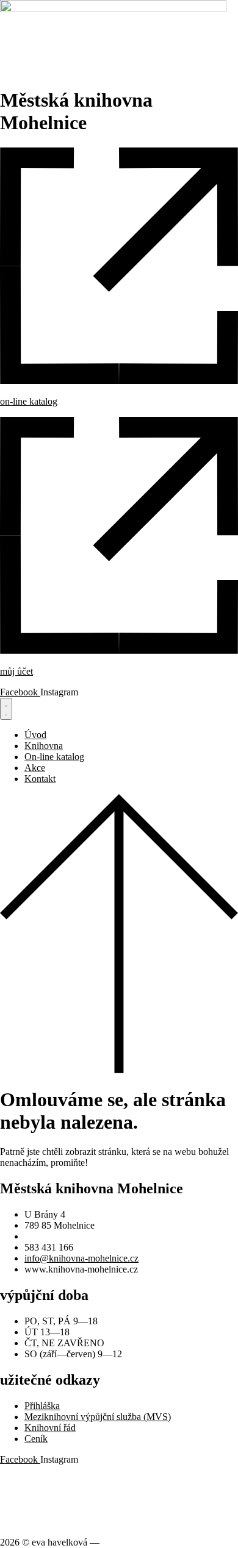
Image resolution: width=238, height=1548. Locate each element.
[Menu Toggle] (6, 709)
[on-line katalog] (119, 380)
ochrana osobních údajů (46, 1501)
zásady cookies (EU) (40, 1521)
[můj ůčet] (119, 650)
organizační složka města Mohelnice (69, 1480)
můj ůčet (16, 671)
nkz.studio (122, 1542)
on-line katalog (28, 401)
